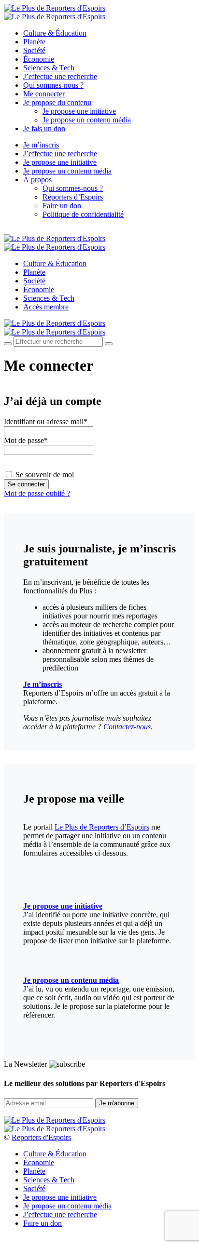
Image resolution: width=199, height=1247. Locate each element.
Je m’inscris (41, 145)
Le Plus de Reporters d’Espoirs (102, 827)
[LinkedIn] (40, 230)
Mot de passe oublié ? (37, 493)
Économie (38, 59)
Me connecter (44, 94)
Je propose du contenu (57, 102)
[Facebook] (7, 230)
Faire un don (62, 205)
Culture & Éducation (54, 33)
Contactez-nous (127, 727)
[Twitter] (18, 230)
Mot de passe (26, 440)
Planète (34, 42)
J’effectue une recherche (60, 76)
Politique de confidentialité (83, 214)
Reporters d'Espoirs (41, 1137)
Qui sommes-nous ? (53, 85)
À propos (37, 179)
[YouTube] (29, 230)
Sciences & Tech (48, 68)
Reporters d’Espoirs (73, 197)
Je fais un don (44, 128)
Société (34, 50)
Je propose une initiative (79, 111)
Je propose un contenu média (87, 120)
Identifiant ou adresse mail (45, 421)
